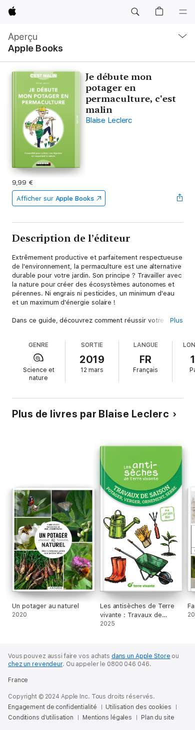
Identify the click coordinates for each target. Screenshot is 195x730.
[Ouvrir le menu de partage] (180, 198)
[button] (135, 12)
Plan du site (157, 717)
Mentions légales (107, 717)
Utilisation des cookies (138, 707)
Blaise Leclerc (109, 120)
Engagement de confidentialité (52, 707)
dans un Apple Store (141, 656)
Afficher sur (55, 198)
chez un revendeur (35, 664)
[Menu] (183, 12)
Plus (176, 320)
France (18, 680)
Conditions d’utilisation (41, 717)
